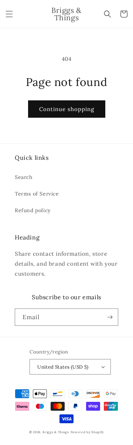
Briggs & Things (55, 432)
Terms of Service (37, 193)
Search (24, 177)
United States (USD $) (62, 367)
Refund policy (33, 210)
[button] (9, 14)
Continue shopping (66, 109)
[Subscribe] (110, 317)
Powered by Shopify (87, 432)
